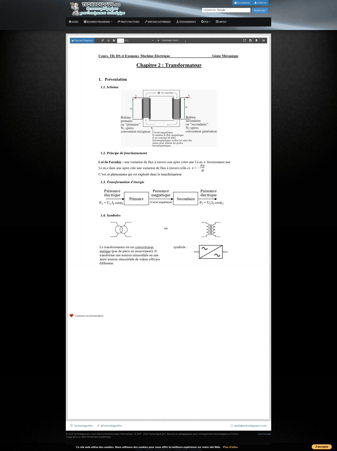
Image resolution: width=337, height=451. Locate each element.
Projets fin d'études (130, 21)
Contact (223, 21)
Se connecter (243, 2)
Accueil (74, 21)
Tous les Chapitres (83, 40)
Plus (206, 21)
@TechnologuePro (111, 425)
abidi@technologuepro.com (250, 425)
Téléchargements (187, 21)
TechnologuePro (83, 425)
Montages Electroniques (159, 21)
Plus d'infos (230, 447)
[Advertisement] (168, 288)
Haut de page (264, 433)
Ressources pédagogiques (99, 21)
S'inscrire (261, 2)
